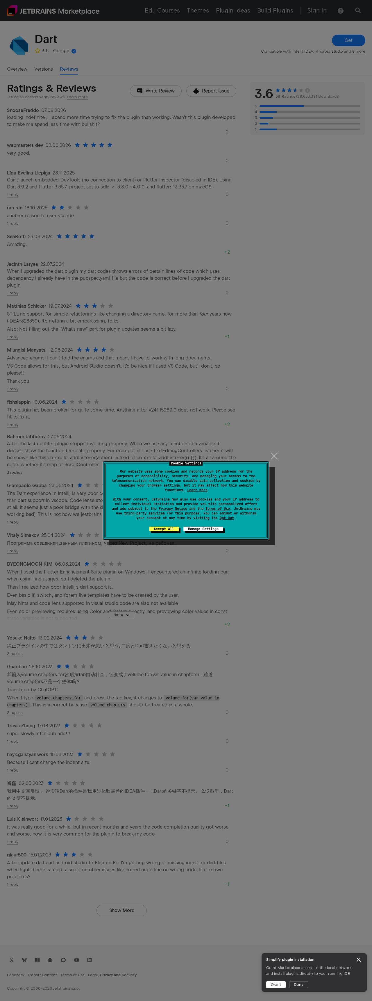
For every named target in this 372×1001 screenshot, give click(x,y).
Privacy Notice (173, 508)
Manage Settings (203, 529)
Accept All (164, 529)
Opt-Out (227, 518)
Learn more (197, 490)
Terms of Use (217, 508)
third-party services (144, 513)
